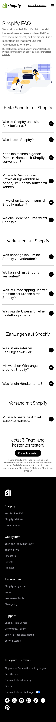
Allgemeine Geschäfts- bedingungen (25, 668)
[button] (52, 5)
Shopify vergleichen (16, 586)
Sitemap (9, 686)
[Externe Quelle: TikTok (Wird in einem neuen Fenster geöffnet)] (35, 700)
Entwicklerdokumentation (19, 543)
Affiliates (9, 567)
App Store (10, 555)
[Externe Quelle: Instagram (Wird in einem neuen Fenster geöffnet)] (28, 700)
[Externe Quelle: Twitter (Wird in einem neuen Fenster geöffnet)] (14, 700)
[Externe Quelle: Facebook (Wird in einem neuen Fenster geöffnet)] (7, 700)
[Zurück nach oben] (8, 492)
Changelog (11, 604)
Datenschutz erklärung (18, 680)
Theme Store (12, 549)
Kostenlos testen (28, 453)
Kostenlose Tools (14, 598)
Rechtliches (11, 674)
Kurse (8, 592)
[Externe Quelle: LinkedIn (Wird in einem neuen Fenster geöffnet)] (43, 700)
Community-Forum (15, 628)
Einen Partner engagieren (19, 634)
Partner (9, 561)
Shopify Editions (14, 519)
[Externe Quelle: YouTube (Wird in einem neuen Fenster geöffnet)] (21, 700)
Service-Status (13, 640)
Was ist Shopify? (14, 513)
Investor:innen (13, 525)
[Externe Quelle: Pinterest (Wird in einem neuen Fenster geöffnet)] (7, 707)
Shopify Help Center (16, 622)
